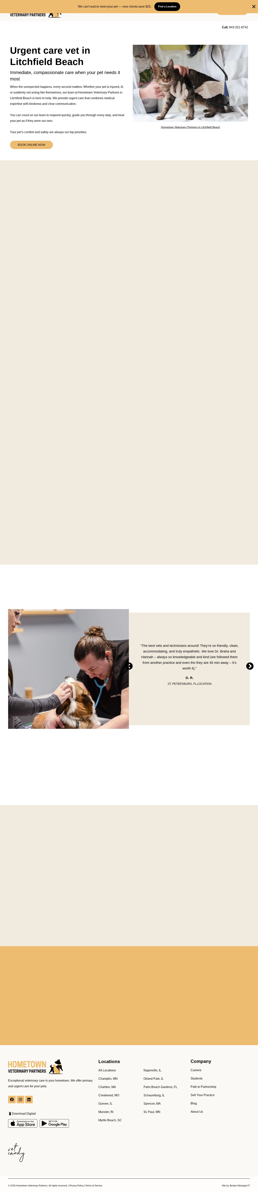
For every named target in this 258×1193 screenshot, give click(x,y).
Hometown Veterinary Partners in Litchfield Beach (190, 127)
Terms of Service (93, 1185)
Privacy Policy (76, 1185)
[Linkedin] (29, 1099)
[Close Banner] (254, 6)
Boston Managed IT (240, 1185)
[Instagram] (20, 1099)
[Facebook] (12, 1099)
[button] (129, 666)
